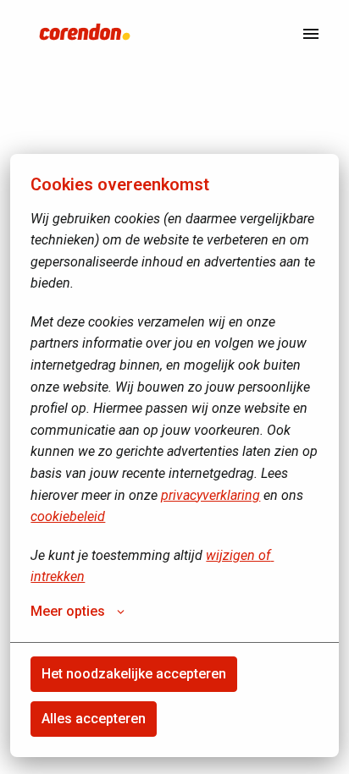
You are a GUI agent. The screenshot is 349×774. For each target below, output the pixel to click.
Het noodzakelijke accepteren (134, 674)
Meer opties (67, 611)
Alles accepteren (94, 719)
